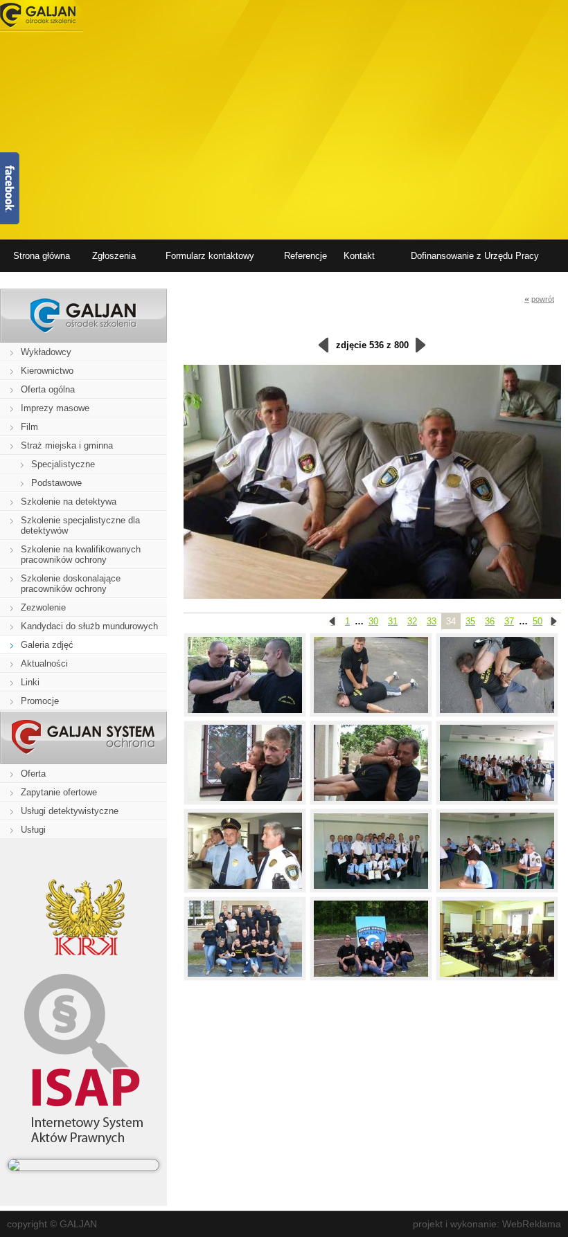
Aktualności (44, 663)
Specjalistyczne (63, 464)
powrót (539, 299)
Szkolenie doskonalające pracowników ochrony (71, 583)
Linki (30, 682)
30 (373, 621)
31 (393, 621)
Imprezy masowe (55, 408)
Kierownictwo (47, 370)
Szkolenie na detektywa (68, 501)
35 (470, 621)
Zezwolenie (43, 607)
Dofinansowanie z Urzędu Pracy (475, 256)
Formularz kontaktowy (210, 256)
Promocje (40, 701)
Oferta (33, 773)
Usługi (33, 829)
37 (509, 621)
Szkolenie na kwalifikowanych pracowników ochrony (81, 554)
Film (29, 427)
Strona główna (41, 256)
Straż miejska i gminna (67, 445)
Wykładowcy (46, 352)
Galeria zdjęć (47, 645)
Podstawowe (56, 483)
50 (537, 621)
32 (412, 621)
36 (490, 621)
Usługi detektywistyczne (69, 811)
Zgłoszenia (114, 256)
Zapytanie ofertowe (59, 792)
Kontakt (359, 256)
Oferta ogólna (48, 389)
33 (431, 621)
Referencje (305, 256)
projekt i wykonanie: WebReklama (487, 1223)
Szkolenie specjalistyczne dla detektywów (80, 525)
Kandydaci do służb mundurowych (89, 626)
